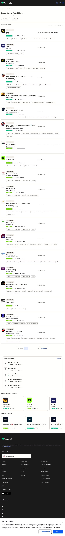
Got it (57, 531)
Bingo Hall (22, 261)
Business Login (45, 475)
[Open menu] (63, 2)
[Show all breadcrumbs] (2, 9)
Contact (4, 471)
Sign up (23, 475)
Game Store (42, 68)
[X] (2, 506)
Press (3, 485)
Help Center (24, 468)
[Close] (62, 522)
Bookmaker (47, 84)
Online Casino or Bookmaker (49, 38)
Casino (8, 38)
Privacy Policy (7, 446)
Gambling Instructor (36, 38)
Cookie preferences (45, 531)
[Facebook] (2, 503)
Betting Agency (25, 84)
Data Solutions (45, 482)
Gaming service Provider (12, 53)
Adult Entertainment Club (32, 195)
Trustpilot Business (46, 464)
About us (4, 464)
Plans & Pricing (45, 471)
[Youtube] (2, 516)
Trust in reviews (25, 464)
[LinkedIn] (2, 513)
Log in (22, 471)
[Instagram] (2, 510)
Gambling (6, 8)
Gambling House (26, 38)
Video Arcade (52, 261)
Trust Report (5, 482)
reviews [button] (21, 35)
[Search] (60, 3)
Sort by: (51, 25)
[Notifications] (57, 3)
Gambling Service (16, 38)
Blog (3, 475)
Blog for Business (45, 478)
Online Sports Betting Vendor (13, 87)
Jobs (3, 468)
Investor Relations (6, 489)
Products (43, 468)
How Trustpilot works (7, 478)
